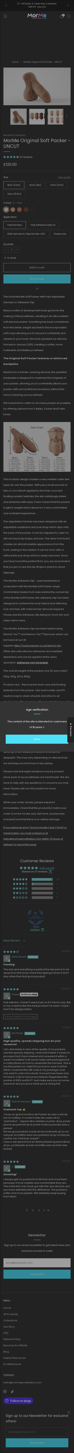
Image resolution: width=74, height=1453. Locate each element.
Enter (37, 739)
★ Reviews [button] (70, 730)
